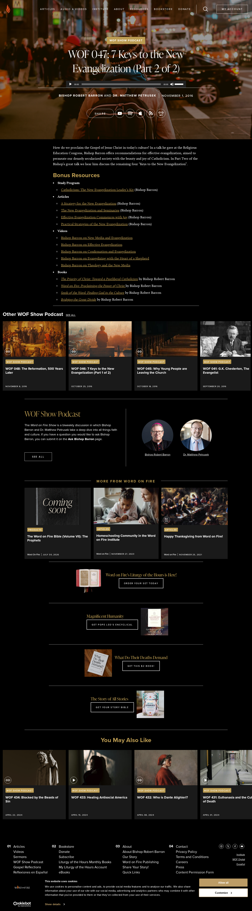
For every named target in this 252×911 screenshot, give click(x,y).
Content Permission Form (195, 872)
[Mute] (172, 84)
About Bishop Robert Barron (144, 851)
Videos (18, 851)
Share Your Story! (136, 867)
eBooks (64, 872)
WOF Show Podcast (126, 40)
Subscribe (66, 856)
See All (71, 315)
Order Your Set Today (141, 583)
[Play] (70, 84)
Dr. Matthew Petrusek (134, 95)
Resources (139, 9)
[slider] (179, 84)
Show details (53, 904)
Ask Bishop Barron (81, 439)
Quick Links (131, 872)
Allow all (223, 882)
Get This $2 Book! (141, 665)
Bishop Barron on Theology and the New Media (95, 265)
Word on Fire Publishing (141, 862)
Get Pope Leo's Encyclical (112, 624)
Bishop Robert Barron (81, 95)
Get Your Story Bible (112, 707)
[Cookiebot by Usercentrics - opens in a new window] (22, 904)
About (119, 9)
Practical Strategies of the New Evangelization (94, 224)
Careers (182, 862)
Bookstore (163, 9)
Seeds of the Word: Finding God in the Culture (92, 293)
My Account (232, 9)
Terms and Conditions (192, 856)
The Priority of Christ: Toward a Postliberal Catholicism (99, 279)
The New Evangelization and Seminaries (90, 210)
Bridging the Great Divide (78, 299)
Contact (182, 846)
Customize (221, 892)
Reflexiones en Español (30, 872)
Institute (100, 9)
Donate (184, 9)
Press (180, 867)
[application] (126, 84)
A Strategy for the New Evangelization (88, 203)
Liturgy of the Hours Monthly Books (85, 862)
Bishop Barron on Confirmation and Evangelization (98, 251)
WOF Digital (238, 859)
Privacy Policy (186, 851)
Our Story (130, 856)
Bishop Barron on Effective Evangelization (91, 244)
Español (241, 864)
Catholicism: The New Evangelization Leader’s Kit (97, 190)
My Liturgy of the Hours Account (83, 867)
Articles (47, 9)
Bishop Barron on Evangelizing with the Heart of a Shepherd (105, 258)
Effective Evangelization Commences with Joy (94, 217)
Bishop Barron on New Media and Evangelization (97, 238)
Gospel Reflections (27, 867)
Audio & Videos (74, 9)
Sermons (20, 856)
